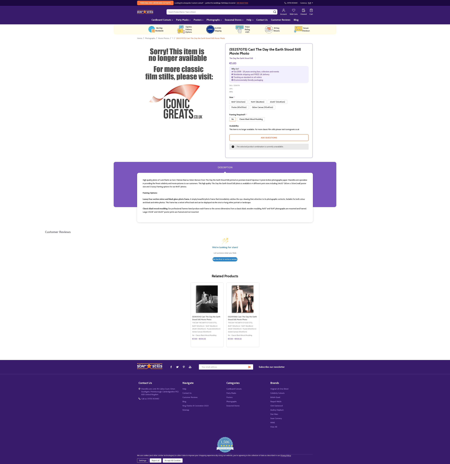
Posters (198, 19)
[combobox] (222, 12)
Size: (232, 97)
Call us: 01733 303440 (150, 399)
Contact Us (262, 19)
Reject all (155, 460)
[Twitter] (177, 367)
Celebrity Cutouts (277, 393)
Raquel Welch (275, 401)
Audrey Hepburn (277, 410)
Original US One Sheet (279, 389)
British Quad (275, 397)
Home (139, 38)
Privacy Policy (286, 455)
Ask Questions (269, 137)
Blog (296, 19)
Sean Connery (276, 418)
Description (225, 167)
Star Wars (274, 414)
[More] (172, 20)
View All (273, 427)
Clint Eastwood (276, 406)
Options (211, 346)
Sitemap (185, 410)
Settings (142, 460)
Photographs (213, 19)
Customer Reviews (280, 19)
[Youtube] (190, 367)
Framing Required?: (238, 115)
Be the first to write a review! (225, 259)
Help (248, 19)
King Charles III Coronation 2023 (195, 406)
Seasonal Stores (233, 19)
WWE (272, 422)
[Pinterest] (184, 367)
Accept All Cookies (173, 460)
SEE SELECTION (242, 3)
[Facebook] (171, 367)
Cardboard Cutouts (161, 19)
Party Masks (182, 19)
